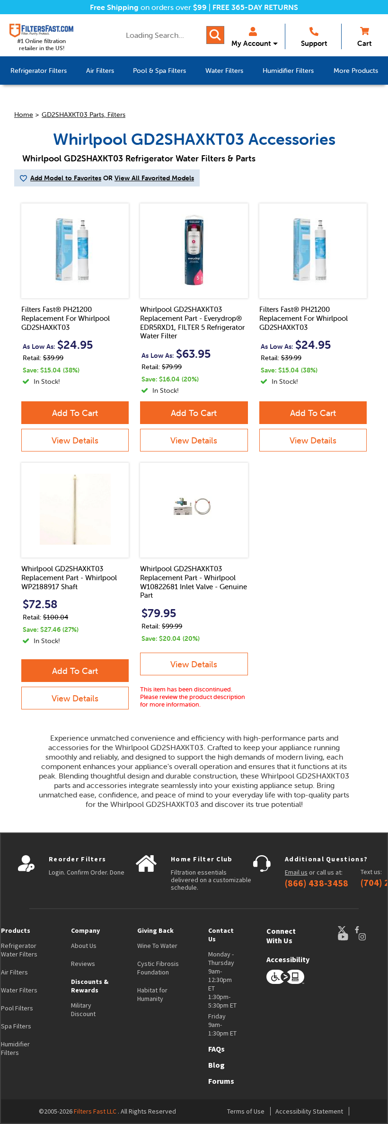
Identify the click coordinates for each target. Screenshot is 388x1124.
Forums (221, 1081)
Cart (364, 43)
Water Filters (19, 990)
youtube (348, 936)
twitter (346, 929)
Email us (296, 872)
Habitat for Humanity (152, 994)
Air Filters (14, 972)
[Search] (215, 35)
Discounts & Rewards (89, 985)
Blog (216, 1065)
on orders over (148, 7)
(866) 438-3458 (316, 883)
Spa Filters (16, 1026)
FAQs (216, 1048)
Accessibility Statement (309, 1111)
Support (314, 43)
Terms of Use (246, 1111)
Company (85, 930)
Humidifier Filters (15, 1048)
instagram (371, 936)
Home (23, 114)
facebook (366, 929)
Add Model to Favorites (65, 178)
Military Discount (83, 1009)
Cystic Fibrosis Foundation (158, 967)
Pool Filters (17, 1008)
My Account (251, 43)
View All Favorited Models (154, 178)
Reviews (83, 963)
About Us (84, 945)
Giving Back (155, 930)
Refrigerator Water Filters (19, 949)
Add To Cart (75, 412)
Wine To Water (157, 945)
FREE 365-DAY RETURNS (255, 7)
